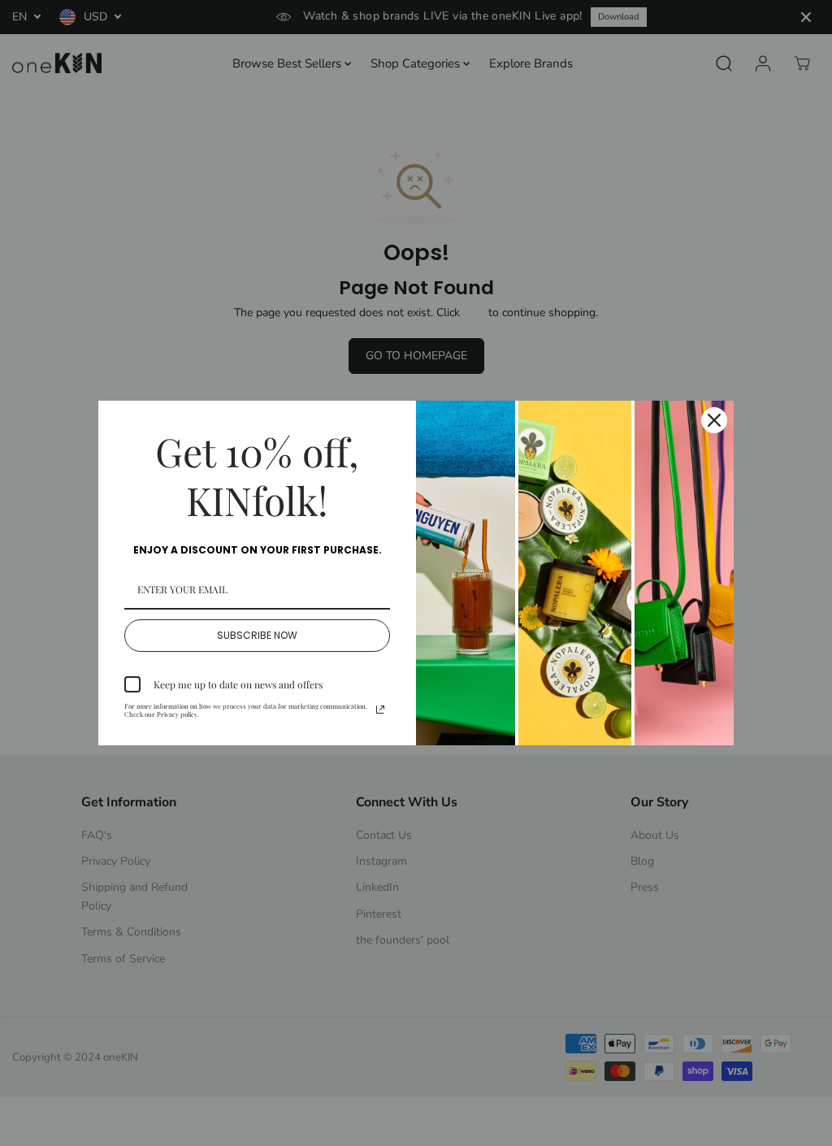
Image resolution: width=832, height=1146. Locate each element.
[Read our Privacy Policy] (380, 709)
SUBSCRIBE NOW (257, 635)
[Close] (714, 420)
